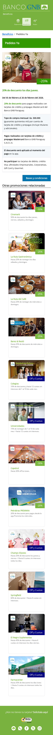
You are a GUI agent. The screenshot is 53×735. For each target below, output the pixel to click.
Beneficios (7, 34)
